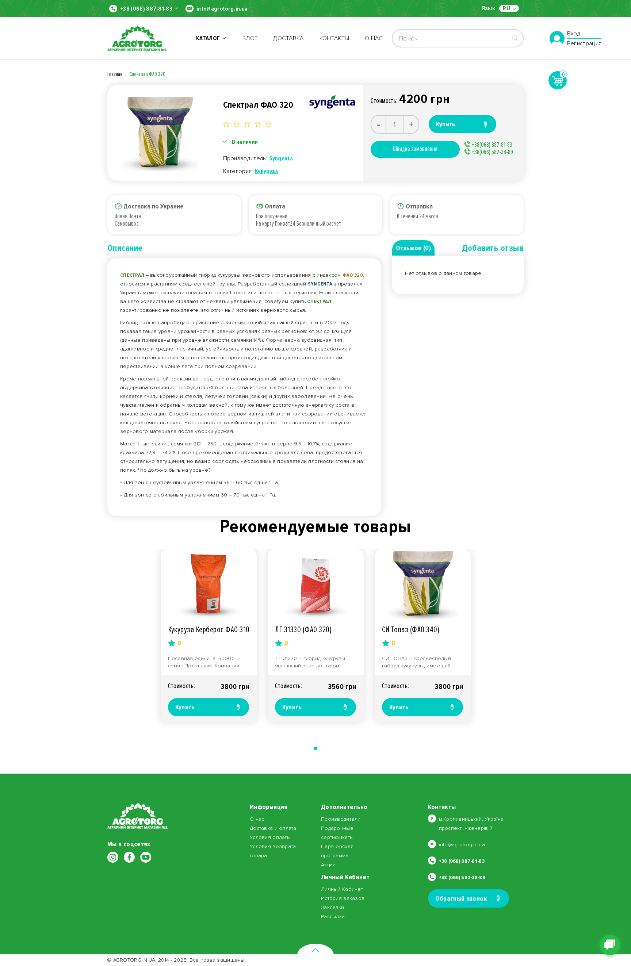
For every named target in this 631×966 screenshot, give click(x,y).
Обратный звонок (461, 898)
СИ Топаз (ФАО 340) (411, 629)
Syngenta (281, 158)
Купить (185, 707)
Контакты (334, 38)
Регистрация (584, 43)
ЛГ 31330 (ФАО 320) (303, 629)
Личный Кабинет (342, 889)
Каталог (209, 38)
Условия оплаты (270, 837)
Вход (574, 34)
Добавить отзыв (493, 248)
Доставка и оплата (273, 828)
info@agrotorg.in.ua (222, 8)
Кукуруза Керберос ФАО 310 (209, 629)
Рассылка (333, 916)
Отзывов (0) (413, 248)
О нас (374, 38)
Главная (114, 74)
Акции (328, 865)
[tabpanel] (208, 635)
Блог (249, 38)
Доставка (288, 38)
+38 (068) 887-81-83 (146, 8)
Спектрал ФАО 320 (147, 74)
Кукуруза (266, 171)
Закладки (332, 907)
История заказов (342, 898)
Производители (341, 819)
